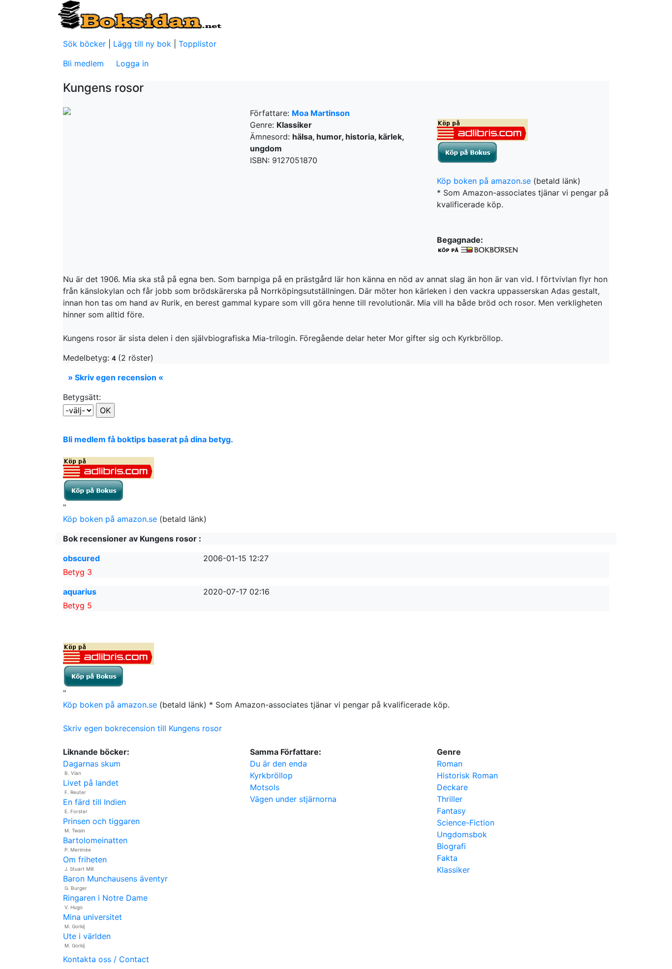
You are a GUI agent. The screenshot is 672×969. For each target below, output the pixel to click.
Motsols (264, 787)
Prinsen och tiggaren (101, 821)
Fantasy (451, 811)
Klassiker (453, 870)
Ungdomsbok (462, 834)
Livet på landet (91, 783)
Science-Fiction (465, 822)
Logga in (132, 63)
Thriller (449, 799)
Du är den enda (278, 764)
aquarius (79, 592)
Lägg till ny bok (142, 44)
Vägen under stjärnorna (293, 799)
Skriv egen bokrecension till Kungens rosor (142, 728)
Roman (449, 764)
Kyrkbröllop (271, 775)
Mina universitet (92, 917)
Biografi (451, 846)
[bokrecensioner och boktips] (139, 14)
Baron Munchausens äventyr (115, 879)
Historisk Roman (467, 775)
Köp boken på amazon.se (484, 181)
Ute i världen (87, 936)
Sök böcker (84, 44)
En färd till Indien (94, 802)
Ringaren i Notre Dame (105, 898)
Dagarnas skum (92, 764)
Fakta (447, 858)
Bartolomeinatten (95, 840)
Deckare (452, 787)
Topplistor (197, 44)
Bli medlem (83, 63)
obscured (81, 558)
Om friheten (85, 859)
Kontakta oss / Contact (106, 959)
